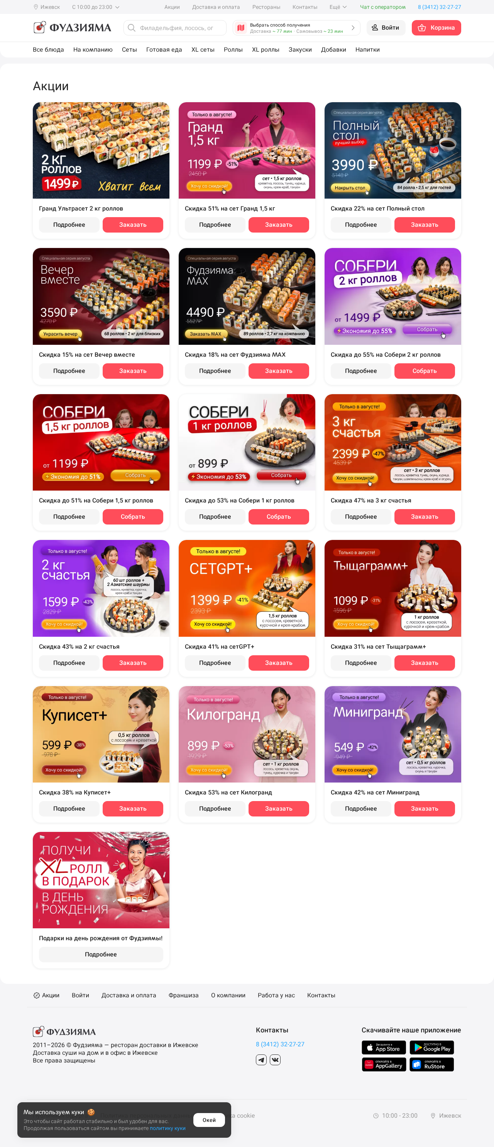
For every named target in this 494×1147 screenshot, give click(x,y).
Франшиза (184, 995)
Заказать (133, 224)
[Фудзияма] (72, 27)
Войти (80, 995)
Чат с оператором (383, 7)
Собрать (425, 370)
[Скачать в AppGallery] (384, 1064)
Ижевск (449, 1115)
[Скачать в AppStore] (384, 1047)
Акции (172, 7)
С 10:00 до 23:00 (92, 7)
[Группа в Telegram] (261, 1059)
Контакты (305, 7)
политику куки (168, 1128)
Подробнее (69, 224)
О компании (228, 995)
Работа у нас (276, 995)
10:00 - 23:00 (399, 1115)
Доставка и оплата (216, 7)
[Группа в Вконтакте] (275, 1059)
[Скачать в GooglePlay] (431, 1047)
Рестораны (266, 7)
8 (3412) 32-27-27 (280, 1044)
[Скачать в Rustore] (431, 1064)
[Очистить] (218, 27)
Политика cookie (231, 1116)
